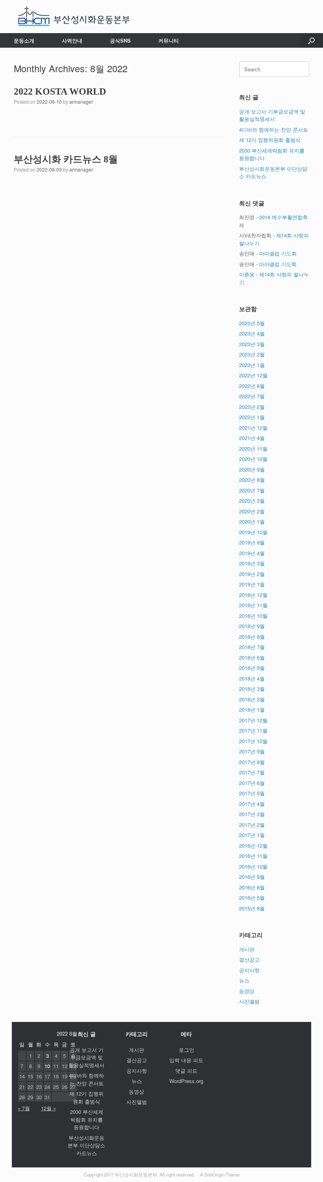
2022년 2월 (252, 406)
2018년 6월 (252, 657)
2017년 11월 (253, 730)
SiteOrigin (214, 1174)
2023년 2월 (252, 354)
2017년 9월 (252, 751)
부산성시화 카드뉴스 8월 (66, 159)
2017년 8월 (252, 762)
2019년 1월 (252, 584)
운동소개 (24, 40)
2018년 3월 (252, 688)
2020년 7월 (252, 490)
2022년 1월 (252, 417)
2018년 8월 (252, 636)
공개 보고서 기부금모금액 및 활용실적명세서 (272, 115)
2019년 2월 (252, 574)
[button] (311, 40)
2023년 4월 (252, 333)
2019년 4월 (252, 553)
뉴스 (244, 980)
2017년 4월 (252, 803)
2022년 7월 (252, 396)
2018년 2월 (252, 699)
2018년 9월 (252, 626)
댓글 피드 (186, 1070)
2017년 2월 (252, 824)
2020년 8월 (252, 479)
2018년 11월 (253, 605)
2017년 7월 (252, 772)
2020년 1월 (252, 521)
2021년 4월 (252, 438)
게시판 (246, 949)
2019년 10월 (253, 532)
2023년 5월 (252, 323)
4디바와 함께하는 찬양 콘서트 (273, 129)
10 (47, 1066)
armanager (81, 101)
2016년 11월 (253, 855)
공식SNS (120, 40)
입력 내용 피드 (186, 1060)
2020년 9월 (252, 469)
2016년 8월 (252, 887)
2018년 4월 (252, 678)
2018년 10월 (253, 615)
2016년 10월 (253, 866)
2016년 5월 (252, 897)
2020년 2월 (252, 511)
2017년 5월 (252, 793)
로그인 (186, 1049)
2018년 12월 (253, 594)
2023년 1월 (252, 365)
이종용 (246, 274)
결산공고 (249, 959)
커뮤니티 (168, 40)
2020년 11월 (253, 448)
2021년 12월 (253, 427)
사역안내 (72, 40)
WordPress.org (186, 1081)
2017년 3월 (252, 814)
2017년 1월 (252, 835)
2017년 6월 (252, 783)
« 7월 (24, 1108)
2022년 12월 (253, 375)
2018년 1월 (252, 709)
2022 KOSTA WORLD (60, 91)
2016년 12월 (253, 845)
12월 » (48, 1108)
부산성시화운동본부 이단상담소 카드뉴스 (86, 1145)
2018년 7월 (252, 647)
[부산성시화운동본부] (74, 16)
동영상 (246, 991)
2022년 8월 (252, 386)
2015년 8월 (252, 908)
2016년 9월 (252, 876)
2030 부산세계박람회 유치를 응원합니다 (86, 1119)
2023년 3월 (252, 344)
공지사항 (249, 970)
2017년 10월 (253, 741)
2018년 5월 (252, 667)
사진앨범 (249, 1001)
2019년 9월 (252, 542)
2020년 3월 (252, 500)
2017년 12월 (253, 720)
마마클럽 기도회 (278, 253)
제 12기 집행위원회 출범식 (270, 140)
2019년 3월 (252, 563)
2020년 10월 (253, 458)
